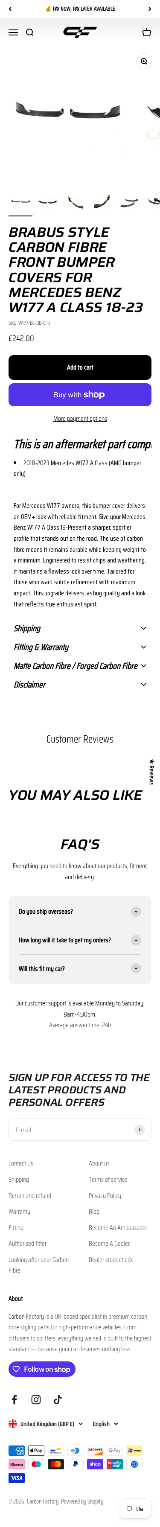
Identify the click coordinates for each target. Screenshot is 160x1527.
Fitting (16, 1227)
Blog (94, 1211)
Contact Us (21, 1163)
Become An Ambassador (118, 1227)
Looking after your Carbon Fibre (39, 1265)
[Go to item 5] (130, 203)
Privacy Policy (105, 1195)
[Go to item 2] (48, 203)
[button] (80, 443)
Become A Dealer (109, 1243)
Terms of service (108, 1179)
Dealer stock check (111, 1259)
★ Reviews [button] (152, 772)
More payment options (80, 418)
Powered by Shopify (82, 1501)
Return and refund (30, 1195)
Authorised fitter (28, 1243)
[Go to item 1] (20, 203)
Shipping (19, 1179)
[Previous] (10, 9)
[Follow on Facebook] (14, 1399)
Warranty (19, 1211)
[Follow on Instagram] (36, 1399)
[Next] (149, 9)
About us (99, 1163)
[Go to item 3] (75, 203)
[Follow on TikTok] (58, 1399)
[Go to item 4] (102, 203)
